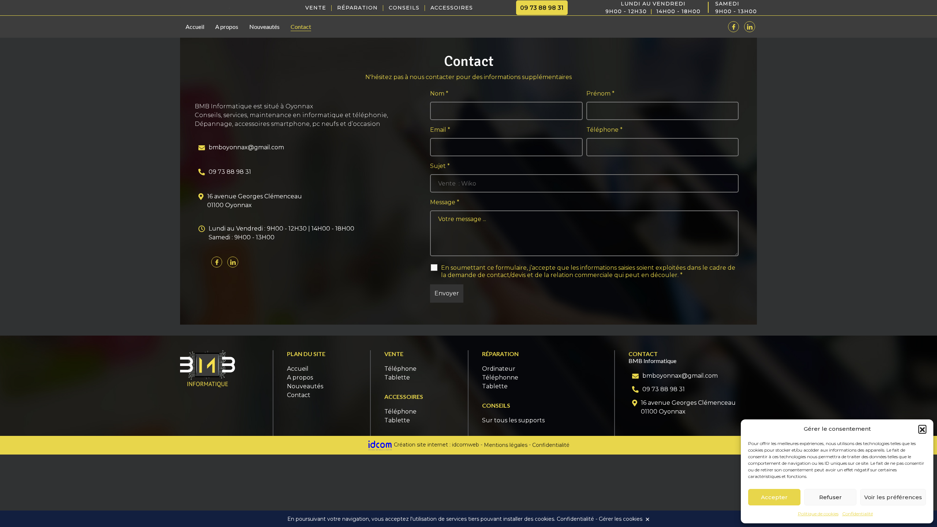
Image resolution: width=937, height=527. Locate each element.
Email (440, 129)
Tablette (397, 377)
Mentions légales (505, 445)
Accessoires (451, 7)
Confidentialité (857, 513)
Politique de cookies (818, 513)
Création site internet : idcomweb (435, 445)
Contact (301, 26)
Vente (315, 7)
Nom (439, 93)
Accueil (195, 26)
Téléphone (604, 129)
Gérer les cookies (620, 519)
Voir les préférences (893, 497)
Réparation (357, 7)
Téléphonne (500, 377)
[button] (922, 429)
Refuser (830, 497)
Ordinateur (498, 368)
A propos (226, 26)
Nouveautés (264, 26)
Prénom (600, 93)
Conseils (404, 7)
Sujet (440, 165)
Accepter (774, 497)
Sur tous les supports (513, 420)
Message (444, 202)
